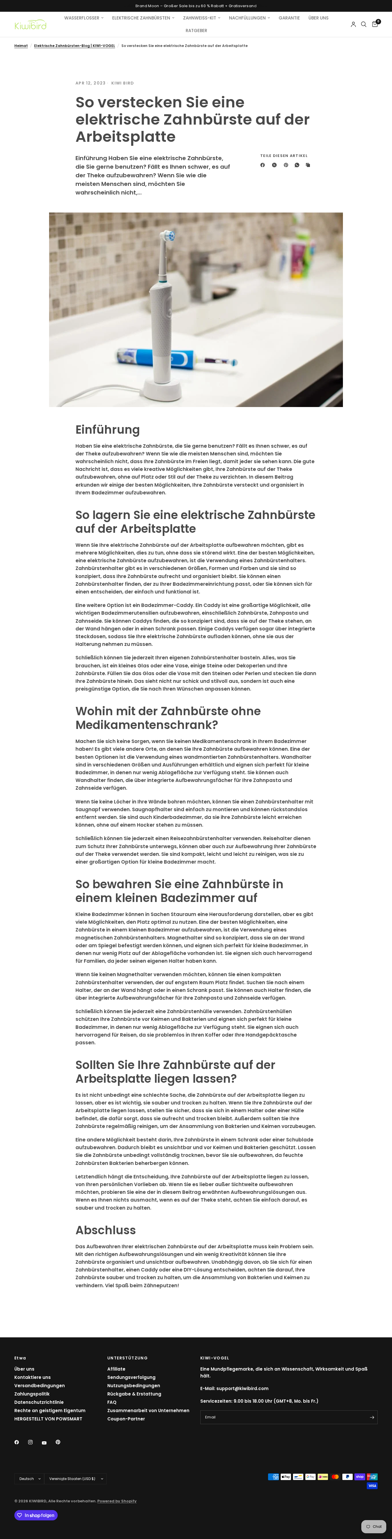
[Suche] (363, 24)
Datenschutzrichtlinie (39, 1402)
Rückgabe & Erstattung (134, 1394)
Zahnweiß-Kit (199, 18)
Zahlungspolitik (32, 1394)
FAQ (112, 1402)
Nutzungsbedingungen (133, 1386)
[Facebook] (263, 165)
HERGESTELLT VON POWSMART (48, 1419)
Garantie (289, 18)
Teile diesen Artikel (284, 156)
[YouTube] (48, 1442)
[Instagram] (34, 1442)
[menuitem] (84, 18)
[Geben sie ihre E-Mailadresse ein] (372, 1417)
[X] (275, 165)
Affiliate (116, 1369)
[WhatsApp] (298, 165)
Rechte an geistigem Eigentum (50, 1411)
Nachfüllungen (247, 18)
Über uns (24, 1369)
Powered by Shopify (117, 1501)
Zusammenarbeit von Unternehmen (148, 1411)
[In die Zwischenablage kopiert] (309, 165)
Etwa (20, 1358)
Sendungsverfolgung (131, 1377)
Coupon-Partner (126, 1419)
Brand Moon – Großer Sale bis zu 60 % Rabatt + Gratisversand (196, 6)
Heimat (21, 45)
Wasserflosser (81, 18)
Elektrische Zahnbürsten (141, 18)
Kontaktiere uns (32, 1377)
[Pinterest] (287, 165)
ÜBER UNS (318, 18)
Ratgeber (196, 30)
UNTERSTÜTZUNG (127, 1358)
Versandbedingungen (39, 1386)
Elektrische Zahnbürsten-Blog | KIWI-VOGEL (74, 45)
